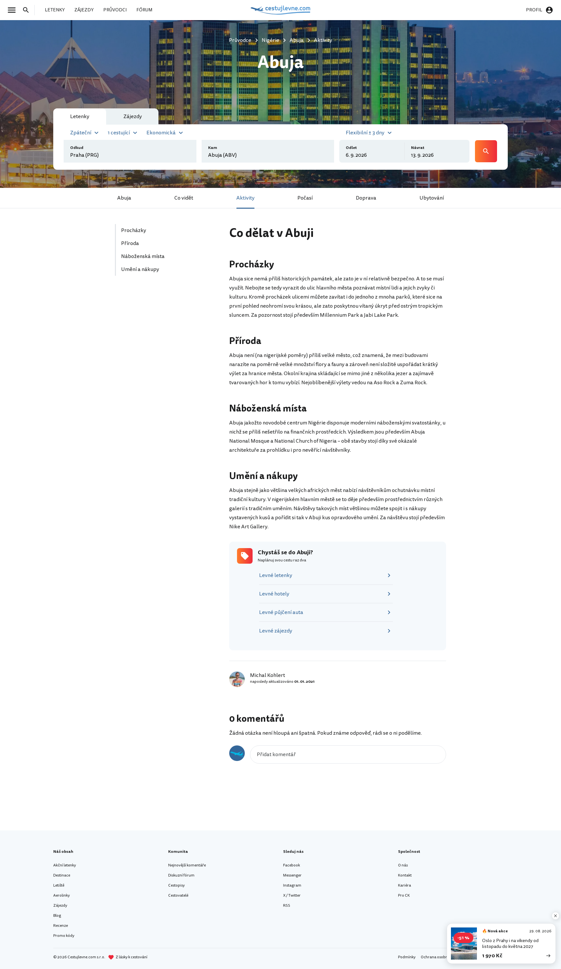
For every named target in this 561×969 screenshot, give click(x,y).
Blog (57, 915)
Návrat (417, 148)
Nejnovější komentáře (187, 865)
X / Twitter (292, 895)
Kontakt (405, 875)
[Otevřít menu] (13, 10)
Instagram (292, 885)
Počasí (305, 198)
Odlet (351, 148)
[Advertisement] (164, 342)
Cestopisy (176, 885)
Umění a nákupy (140, 269)
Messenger (292, 875)
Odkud (76, 148)
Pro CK (404, 895)
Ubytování (431, 198)
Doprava (366, 198)
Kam (212, 148)
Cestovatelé (178, 895)
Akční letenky (64, 865)
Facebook (291, 865)
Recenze (60, 925)
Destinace (61, 875)
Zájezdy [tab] (132, 116)
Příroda (130, 243)
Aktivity (245, 198)
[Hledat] (28, 10)
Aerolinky (61, 895)
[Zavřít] (555, 916)
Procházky (133, 230)
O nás (403, 865)
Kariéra (404, 885)
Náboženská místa (143, 256)
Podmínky (407, 957)
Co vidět (183, 198)
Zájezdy (60, 905)
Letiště (58, 885)
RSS (286, 905)
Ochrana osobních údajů (442, 957)
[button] (85, 132)
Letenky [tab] (79, 116)
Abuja (124, 198)
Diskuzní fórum (181, 875)
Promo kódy (63, 935)
